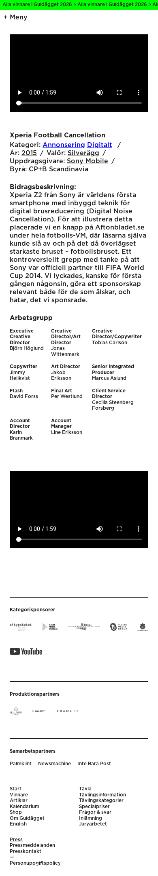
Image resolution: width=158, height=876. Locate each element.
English (18, 824)
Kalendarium (24, 806)
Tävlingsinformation (102, 795)
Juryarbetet (93, 824)
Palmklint (21, 764)
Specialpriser (94, 806)
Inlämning (90, 818)
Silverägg (83, 153)
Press (16, 840)
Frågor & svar (95, 812)
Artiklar (19, 800)
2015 (29, 153)
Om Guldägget (27, 818)
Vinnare (19, 795)
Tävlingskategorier (101, 800)
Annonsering (64, 145)
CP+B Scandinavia (58, 169)
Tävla (85, 789)
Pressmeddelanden (32, 845)
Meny (19, 17)
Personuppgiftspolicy (35, 863)
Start (15, 789)
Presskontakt (25, 851)
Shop (16, 812)
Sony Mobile (87, 161)
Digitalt (99, 145)
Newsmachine (54, 764)
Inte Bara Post (94, 764)
